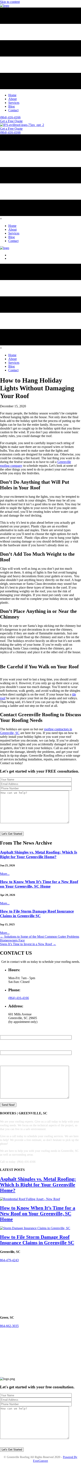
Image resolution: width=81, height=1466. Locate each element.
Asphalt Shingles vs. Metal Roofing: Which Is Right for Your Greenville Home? (38, 854)
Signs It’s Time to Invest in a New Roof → (28, 944)
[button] (11, 128)
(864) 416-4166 (18, 998)
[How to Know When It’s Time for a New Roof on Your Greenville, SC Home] (30, 1199)
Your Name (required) (14, 1033)
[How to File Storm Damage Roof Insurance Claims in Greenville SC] (35, 1228)
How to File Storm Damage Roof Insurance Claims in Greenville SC (37, 913)
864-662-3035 (9, 1326)
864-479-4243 (9, 1260)
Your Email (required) (14, 1048)
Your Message (9, 1064)
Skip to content (10, 2)
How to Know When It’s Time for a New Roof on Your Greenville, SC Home (39, 884)
